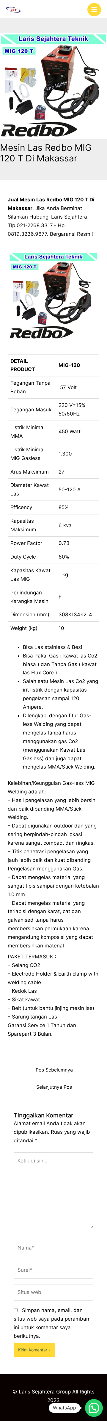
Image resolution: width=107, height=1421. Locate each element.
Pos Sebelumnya (54, 1070)
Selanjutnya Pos (54, 1087)
